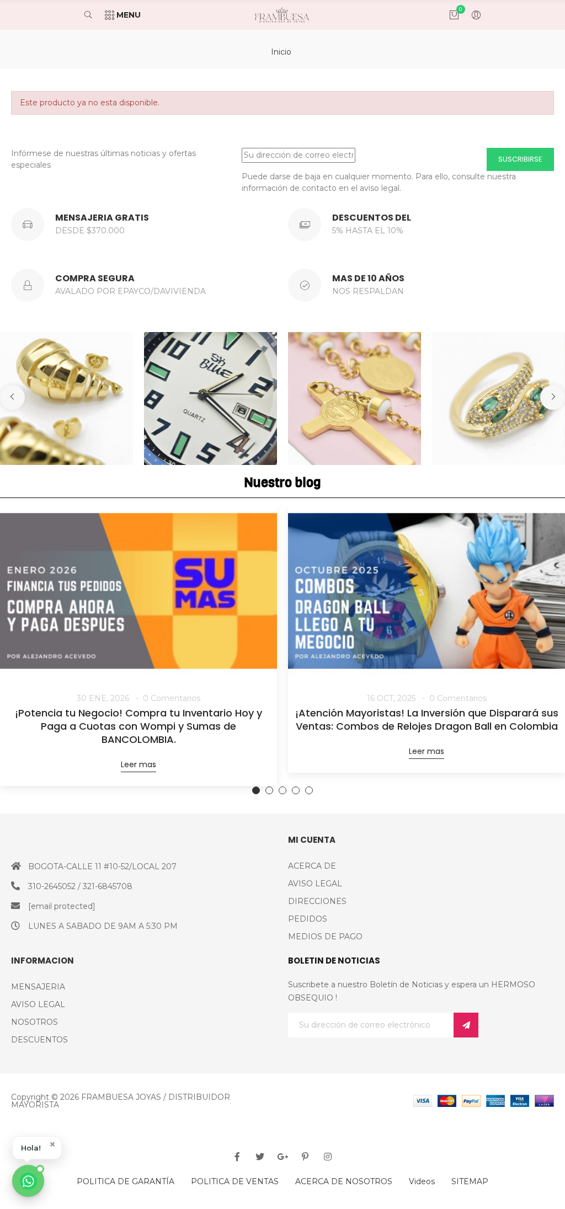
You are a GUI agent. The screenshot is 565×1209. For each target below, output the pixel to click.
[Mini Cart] (449, 15)
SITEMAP (469, 1181)
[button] (37, 1147)
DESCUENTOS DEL (371, 217)
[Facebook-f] (237, 1156)
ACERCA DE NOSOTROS (343, 1181)
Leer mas (138, 764)
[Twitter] (259, 1156)
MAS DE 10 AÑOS (368, 278)
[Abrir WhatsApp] (28, 1181)
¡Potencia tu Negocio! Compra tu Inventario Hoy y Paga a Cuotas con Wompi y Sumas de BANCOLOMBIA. (138, 726)
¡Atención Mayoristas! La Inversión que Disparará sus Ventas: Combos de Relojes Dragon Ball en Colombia (426, 720)
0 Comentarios (171, 698)
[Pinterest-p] (305, 1156)
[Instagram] (327, 1156)
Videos (422, 1181)
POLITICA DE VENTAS (235, 1181)
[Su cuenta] (471, 15)
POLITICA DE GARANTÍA (125, 1181)
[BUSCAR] (93, 15)
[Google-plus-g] (282, 1156)
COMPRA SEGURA (95, 278)
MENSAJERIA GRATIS (102, 217)
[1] (466, 1025)
